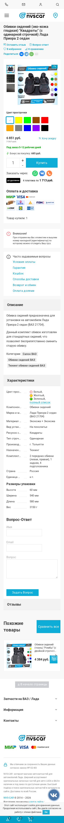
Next (55, 655)
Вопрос (11, 557)
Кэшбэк (18, 273)
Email (10, 542)
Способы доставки (26, 279)
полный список (40, 402)
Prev (8, 655)
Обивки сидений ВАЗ (21, 359)
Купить (41, 163)
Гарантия (19, 267)
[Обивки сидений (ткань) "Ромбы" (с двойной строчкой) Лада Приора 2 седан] (19, 655)
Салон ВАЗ (29, 354)
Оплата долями (23, 290)
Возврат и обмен (24, 285)
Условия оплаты (24, 262)
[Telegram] (26, 54)
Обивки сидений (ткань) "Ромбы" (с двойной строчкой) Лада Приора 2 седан (45, 648)
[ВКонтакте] (21, 54)
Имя (9, 527)
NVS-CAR (9, 797)
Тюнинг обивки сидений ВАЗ (26, 365)
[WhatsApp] (31, 54)
